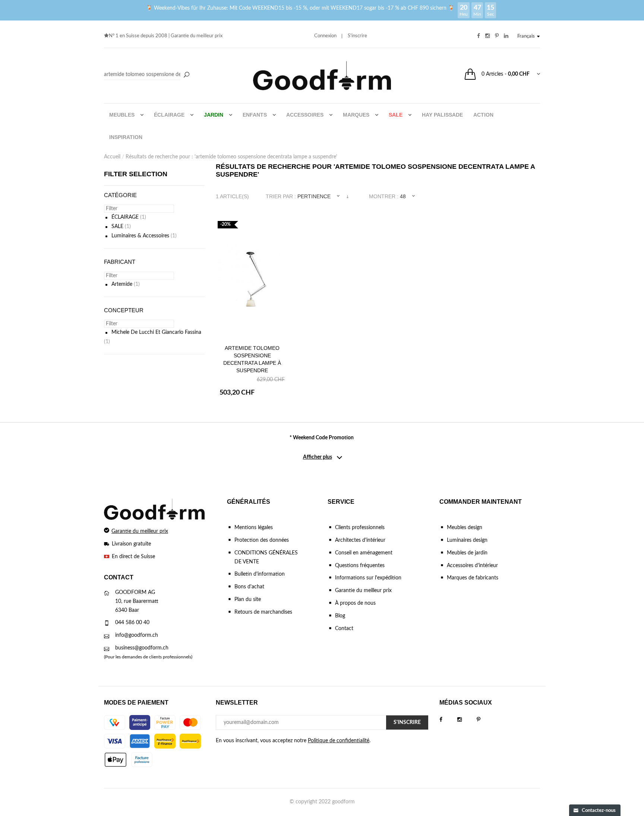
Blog (340, 616)
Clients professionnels (360, 527)
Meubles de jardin (467, 553)
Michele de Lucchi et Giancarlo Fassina (156, 332)
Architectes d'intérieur (360, 540)
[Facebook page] (448, 720)
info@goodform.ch (136, 635)
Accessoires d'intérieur (472, 565)
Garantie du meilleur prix (196, 36)
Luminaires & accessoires (140, 235)
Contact (344, 628)
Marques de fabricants (472, 578)
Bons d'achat (249, 586)
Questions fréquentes (360, 565)
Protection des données (261, 540)
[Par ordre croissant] (347, 196)
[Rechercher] (186, 75)
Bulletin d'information (259, 574)
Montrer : (383, 196)
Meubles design (464, 527)
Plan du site (247, 599)
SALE (117, 226)
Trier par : (281, 196)
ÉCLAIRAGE (125, 217)
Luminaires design (467, 540)
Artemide (121, 284)
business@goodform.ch (141, 648)
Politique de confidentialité (338, 740)
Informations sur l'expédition (368, 578)
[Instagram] (467, 720)
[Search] (148, 75)
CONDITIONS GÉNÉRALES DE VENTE (266, 557)
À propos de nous (355, 603)
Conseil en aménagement (363, 553)
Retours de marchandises (263, 612)
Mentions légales (253, 527)
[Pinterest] (486, 720)
